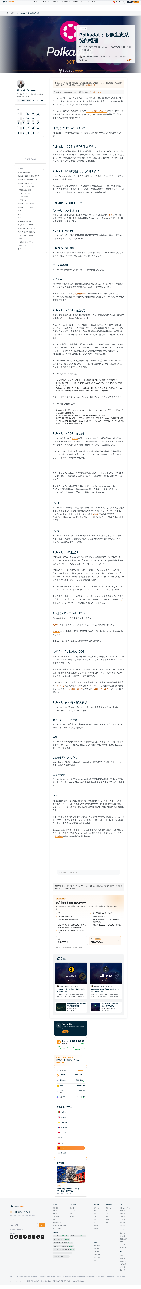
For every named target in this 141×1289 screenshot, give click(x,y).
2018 (19, 214)
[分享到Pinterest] (38, 118)
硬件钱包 (60, 685)
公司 (107, 1211)
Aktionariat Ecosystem (63, 1242)
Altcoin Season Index (59, 1225)
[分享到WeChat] (28, 133)
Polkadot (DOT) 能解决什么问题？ (29, 176)
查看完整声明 (90, 85)
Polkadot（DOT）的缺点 (26, 203)
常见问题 (122, 1213)
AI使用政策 (123, 1264)
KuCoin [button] (56, 641)
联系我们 (122, 1211)
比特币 (96, 1211)
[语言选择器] (115, 1)
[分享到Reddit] (19, 118)
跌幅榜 (55, 1213)
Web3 (95, 514)
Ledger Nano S (75, 689)
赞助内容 (122, 1270)
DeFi (71, 1213)
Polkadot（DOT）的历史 (26, 207)
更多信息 (84, 2)
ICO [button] (95, 473)
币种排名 (55, 1208)
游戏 (20, 238)
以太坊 (75, 438)
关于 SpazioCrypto (125, 1208)
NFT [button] (79, 710)
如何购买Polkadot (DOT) (26, 225)
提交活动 (122, 1245)
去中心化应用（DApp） (96, 111)
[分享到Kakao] (38, 128)
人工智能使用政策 (95, 92)
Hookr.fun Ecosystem (62, 1253)
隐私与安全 (22, 245)
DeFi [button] (57, 710)
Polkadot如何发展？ (24, 221)
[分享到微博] (33, 123)
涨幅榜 (55, 1211)
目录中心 (108, 1208)
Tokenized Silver (61, 1256)
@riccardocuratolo (24, 100)
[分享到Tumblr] (19, 123)
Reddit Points (61, 1236)
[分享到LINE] (28, 123)
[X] (16, 1237)
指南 (54, 2)
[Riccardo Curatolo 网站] (41, 100)
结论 (19, 249)
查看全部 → (81, 1070)
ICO (19, 211)
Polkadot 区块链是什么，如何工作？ (30, 179)
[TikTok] (33, 1237)
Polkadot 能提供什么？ (25, 183)
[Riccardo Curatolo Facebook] (37, 100)
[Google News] (38, 1237)
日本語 (63, 1153)
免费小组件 (123, 1219)
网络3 (35, 2)
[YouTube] (42, 1237)
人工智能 (73, 1211)
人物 (107, 1213)
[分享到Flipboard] (23, 133)
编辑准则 (122, 1255)
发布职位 (122, 1242)
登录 (130, 1)
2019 (19, 218)
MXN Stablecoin (61, 1239)
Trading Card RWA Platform (64, 1249)
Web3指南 (97, 1246)
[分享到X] (19, 114)
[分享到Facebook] (23, 114)
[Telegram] (25, 1237)
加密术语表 (97, 1257)
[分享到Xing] (38, 123)
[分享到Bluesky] (28, 118)
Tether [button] (120, 724)
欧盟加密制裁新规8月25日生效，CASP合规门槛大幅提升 (69, 1190)
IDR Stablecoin (78, 1236)
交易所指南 (97, 1254)
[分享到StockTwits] (28, 128)
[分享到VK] (23, 123)
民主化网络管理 (24, 196)
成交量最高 (56, 1216)
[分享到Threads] (33, 118)
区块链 (45, 2)
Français (64, 1127)
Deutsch (64, 1132)
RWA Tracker (57, 1228)
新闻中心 (96, 1208)
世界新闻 (65, 2)
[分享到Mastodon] (23, 128)
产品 (107, 1216)
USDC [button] (118, 599)
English (63, 1117)
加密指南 (13, 13)
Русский (64, 1143)
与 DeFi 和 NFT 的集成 (26, 235)
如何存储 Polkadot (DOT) (26, 228)
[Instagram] (20, 1237)
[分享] (33, 133)
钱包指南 (96, 1251)
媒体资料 (122, 1236)
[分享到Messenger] (33, 128)
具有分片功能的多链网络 (26, 186)
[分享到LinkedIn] (38, 114)
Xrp (95, 1216)
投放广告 (122, 1233)
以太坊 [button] (98, 334)
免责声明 (122, 1222)
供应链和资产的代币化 (26, 242)
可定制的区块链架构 (25, 190)
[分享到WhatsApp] (28, 114)
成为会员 (122, 1216)
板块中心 (73, 1208)
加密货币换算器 (57, 1222)
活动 (107, 1222)
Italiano (63, 1112)
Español (64, 1122)
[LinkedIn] (29, 1237)
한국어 (63, 1138)
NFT (95, 1222)
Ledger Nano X (101, 689)
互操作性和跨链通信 (25, 193)
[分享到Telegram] (33, 114)
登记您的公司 (123, 1239)
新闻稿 (96, 1228)
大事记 (75, 2)
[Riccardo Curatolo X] (33, 100)
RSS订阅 (122, 1225)
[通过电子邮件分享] (19, 128)
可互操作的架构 (79, 293)
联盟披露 (122, 1267)
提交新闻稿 (123, 1247)
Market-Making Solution (63, 1246)
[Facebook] (11, 1237)
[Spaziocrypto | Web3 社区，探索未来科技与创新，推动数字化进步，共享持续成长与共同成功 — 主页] (27, 1206)
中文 (62, 1148)
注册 (136, 1)
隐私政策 (81, 1281)
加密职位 (108, 1219)
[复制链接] (38, 133)
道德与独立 (123, 1261)
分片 (111, 215)
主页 (7, 13)
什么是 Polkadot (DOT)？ (26, 172)
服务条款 (75, 1281)
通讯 (95, 1260)
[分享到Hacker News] (23, 118)
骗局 (93, 2)
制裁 (59, 1185)
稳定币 (72, 1216)
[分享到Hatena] (19, 133)
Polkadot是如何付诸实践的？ (27, 232)
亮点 (54, 1219)
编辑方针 (130, 60)
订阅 (65, 1032)
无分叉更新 (22, 200)
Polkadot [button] (86, 114)
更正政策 (122, 1258)
